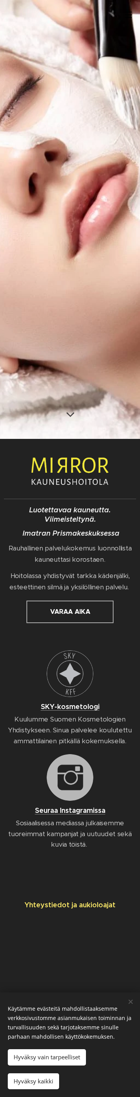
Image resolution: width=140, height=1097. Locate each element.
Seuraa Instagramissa (70, 810)
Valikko (128, 14)
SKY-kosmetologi (70, 706)
